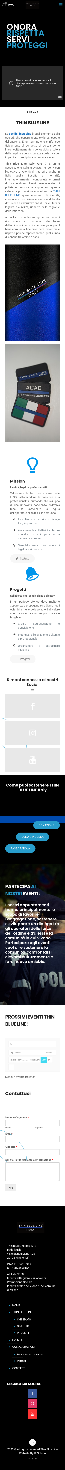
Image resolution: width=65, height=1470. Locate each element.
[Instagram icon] (36, 1459)
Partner (21, 1360)
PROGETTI (23, 1332)
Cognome (38, 1127)
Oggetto (11, 1146)
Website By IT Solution (33, 1453)
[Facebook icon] (29, 1459)
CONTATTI (19, 1368)
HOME (16, 1305)
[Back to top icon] (32, 1442)
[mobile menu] (60, 4)
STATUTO (23, 1326)
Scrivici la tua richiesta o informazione (29, 1159)
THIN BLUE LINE (22, 1312)
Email (9, 1133)
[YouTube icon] (32, 1459)
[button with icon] (32, 1393)
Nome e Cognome (17, 1117)
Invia (11, 1188)
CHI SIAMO (24, 1319)
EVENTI (17, 1340)
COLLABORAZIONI (23, 1346)
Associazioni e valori (30, 1354)
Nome (8, 1127)
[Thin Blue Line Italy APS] (32, 5)
